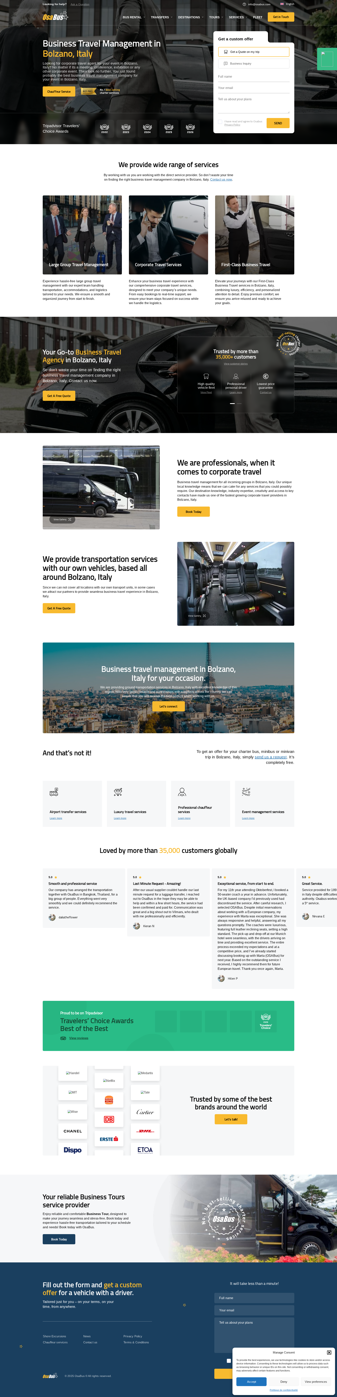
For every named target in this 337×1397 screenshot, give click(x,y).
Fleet (257, 17)
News (87, 1336)
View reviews (78, 1038)
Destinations (189, 17)
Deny (283, 1381)
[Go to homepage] (56, 15)
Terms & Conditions (136, 1342)
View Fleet (206, 392)
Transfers (160, 17)
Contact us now (221, 179)
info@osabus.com (259, 4)
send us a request (270, 757)
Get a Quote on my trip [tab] (244, 51)
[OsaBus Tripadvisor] (327, 59)
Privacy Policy (232, 124)
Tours (214, 17)
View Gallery (60, 519)
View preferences (316, 1381)
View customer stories (236, 363)
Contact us (265, 392)
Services (236, 17)
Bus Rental (132, 17)
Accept (251, 1381)
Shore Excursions (54, 1336)
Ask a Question (80, 4)
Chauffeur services (55, 1342)
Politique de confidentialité (284, 1390)
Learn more (236, 392)
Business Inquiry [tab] (240, 63)
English (290, 4)
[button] (329, 1352)
